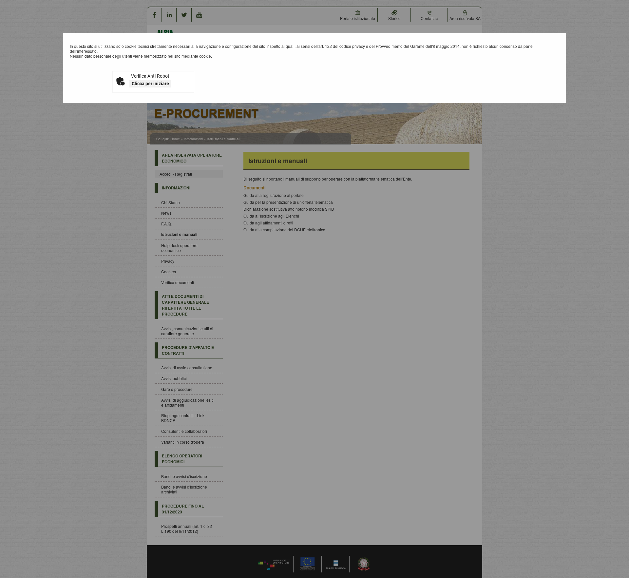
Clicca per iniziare (150, 83)
